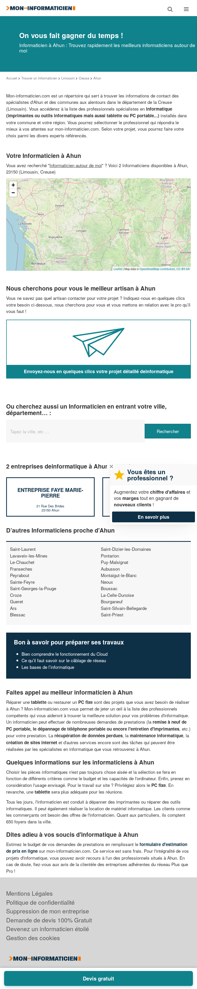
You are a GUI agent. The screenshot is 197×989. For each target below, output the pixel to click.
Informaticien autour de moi (76, 165)
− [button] (13, 193)
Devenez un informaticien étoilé (47, 928)
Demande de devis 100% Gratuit (49, 920)
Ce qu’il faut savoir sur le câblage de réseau (64, 660)
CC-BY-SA (183, 269)
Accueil (11, 78)
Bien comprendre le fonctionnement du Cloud (64, 654)
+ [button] (13, 185)
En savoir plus (153, 517)
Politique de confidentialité (40, 902)
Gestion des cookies (33, 937)
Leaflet (118, 269)
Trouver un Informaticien (39, 78)
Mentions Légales (29, 893)
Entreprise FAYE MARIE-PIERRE (50, 492)
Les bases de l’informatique (48, 667)
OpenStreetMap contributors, (158, 269)
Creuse (84, 78)
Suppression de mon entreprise (47, 911)
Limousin (68, 78)
